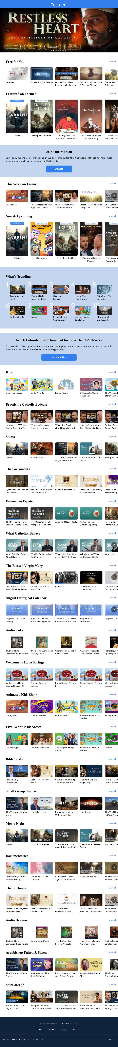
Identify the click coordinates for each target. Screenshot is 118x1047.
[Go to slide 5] (60, 50)
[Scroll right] (114, 73)
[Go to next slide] (110, 30)
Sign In (112, 1040)
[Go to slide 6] (63, 50)
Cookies (75, 1030)
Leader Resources (70, 1024)
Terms (51, 1030)
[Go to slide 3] (56, 50)
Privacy (63, 1030)
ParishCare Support (48, 1024)
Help (41, 1030)
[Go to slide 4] (58, 50)
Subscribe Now (59, 357)
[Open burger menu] (4, 4)
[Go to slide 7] (65, 50)
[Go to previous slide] (8, 30)
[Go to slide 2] (53, 50)
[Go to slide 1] (51, 50)
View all (112, 62)
